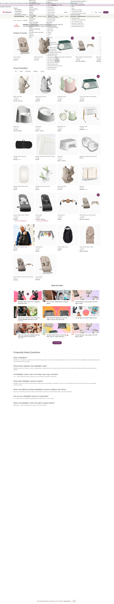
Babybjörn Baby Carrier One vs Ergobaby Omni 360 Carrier (29, 302)
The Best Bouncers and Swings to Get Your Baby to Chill (86, 302)
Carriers (66, 16)
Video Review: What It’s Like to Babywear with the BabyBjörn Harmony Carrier (29, 318)
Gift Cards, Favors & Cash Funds (94, 16)
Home (14, 20)
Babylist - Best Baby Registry (7, 12)
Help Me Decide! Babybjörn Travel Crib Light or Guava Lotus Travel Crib (57, 318)
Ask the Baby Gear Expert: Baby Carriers (86, 317)
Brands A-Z (19, 20)
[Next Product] (99, 33)
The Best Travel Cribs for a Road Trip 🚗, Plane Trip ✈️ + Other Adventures (57, 335)
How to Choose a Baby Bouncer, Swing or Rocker (57, 302)
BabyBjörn (25, 20)
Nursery (27, 16)
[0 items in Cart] (111, 12)
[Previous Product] (96, 33)
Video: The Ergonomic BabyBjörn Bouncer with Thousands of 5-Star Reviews (29, 335)
